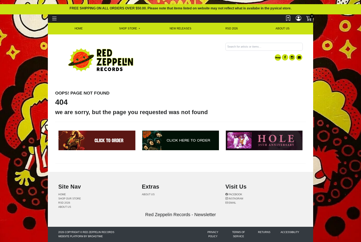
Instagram (235, 198)
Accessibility (290, 232)
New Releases (180, 28)
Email (232, 202)
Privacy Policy (212, 234)
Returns (264, 232)
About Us (283, 28)
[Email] (299, 57)
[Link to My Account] (299, 19)
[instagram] (292, 57)
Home (62, 194)
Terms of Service (238, 234)
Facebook (235, 194)
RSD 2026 (231, 28)
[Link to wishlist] (288, 19)
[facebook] (285, 57)
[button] (129, 28)
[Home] (101, 59)
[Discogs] (277, 57)
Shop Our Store (69, 198)
